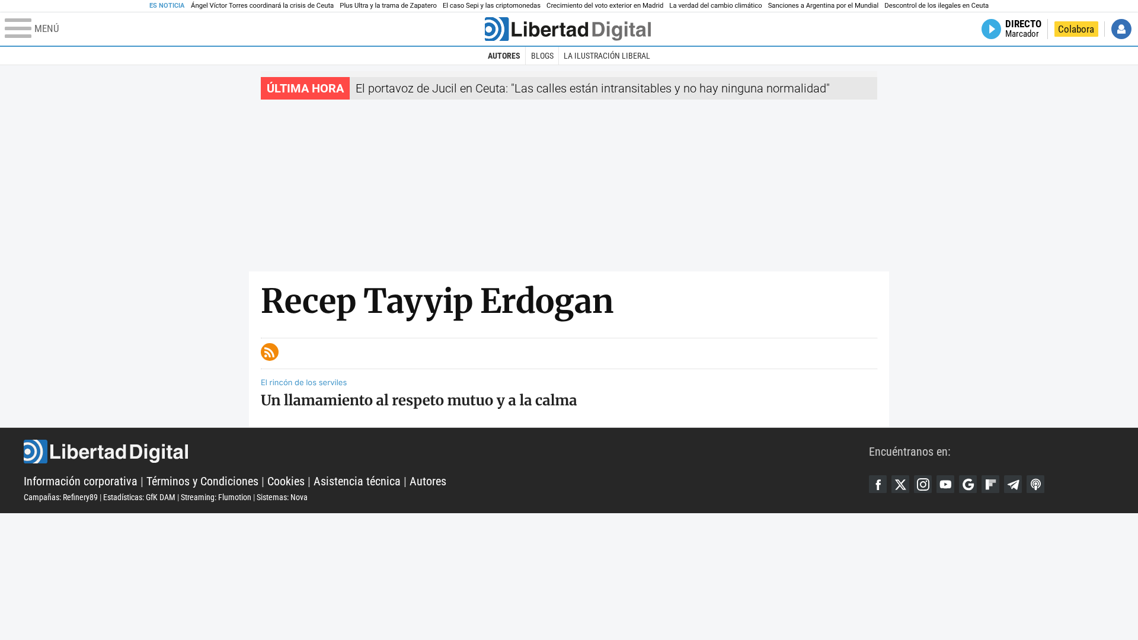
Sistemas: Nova (282, 497)
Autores (504, 55)
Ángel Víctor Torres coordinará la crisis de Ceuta (262, 5)
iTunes (1035, 484)
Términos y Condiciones (202, 481)
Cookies (286, 481)
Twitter (900, 484)
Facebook (878, 484)
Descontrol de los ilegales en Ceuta (936, 5)
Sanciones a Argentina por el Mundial (823, 5)
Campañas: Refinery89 (61, 497)
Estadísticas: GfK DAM (139, 497)
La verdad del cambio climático (715, 5)
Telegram (1013, 484)
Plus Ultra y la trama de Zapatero (388, 5)
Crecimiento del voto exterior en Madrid (604, 5)
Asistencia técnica (357, 481)
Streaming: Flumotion (216, 497)
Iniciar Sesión (1121, 29)
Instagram (923, 484)
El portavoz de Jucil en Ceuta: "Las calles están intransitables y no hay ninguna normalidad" (593, 88)
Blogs (542, 55)
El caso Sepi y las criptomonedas (492, 5)
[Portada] (567, 29)
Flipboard (990, 484)
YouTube (945, 484)
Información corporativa (81, 481)
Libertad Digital (446, 451)
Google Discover (968, 484)
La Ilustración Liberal (607, 55)
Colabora (1076, 29)
